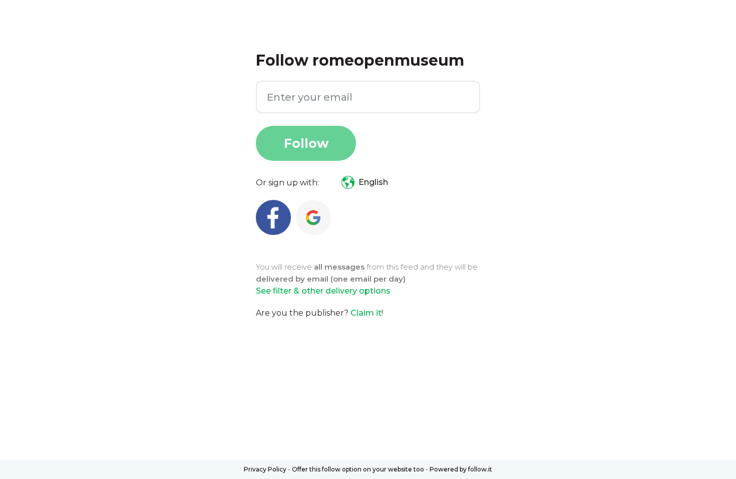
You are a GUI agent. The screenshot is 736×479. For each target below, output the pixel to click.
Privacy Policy (265, 469)
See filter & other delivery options (323, 291)
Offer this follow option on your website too (358, 469)
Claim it (366, 313)
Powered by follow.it (461, 469)
